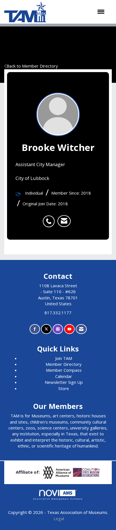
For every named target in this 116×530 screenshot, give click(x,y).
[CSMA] (86, 472)
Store (63, 388)
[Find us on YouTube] (69, 329)
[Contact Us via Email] (81, 329)
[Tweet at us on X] (46, 329)
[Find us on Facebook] (35, 329)
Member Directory (64, 364)
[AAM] (57, 472)
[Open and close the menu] (78, 11)
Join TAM (63, 358)
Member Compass (64, 370)
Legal (58, 518)
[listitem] (50, 218)
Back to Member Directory (32, 66)
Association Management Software (58, 499)
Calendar (63, 376)
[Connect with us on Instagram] (58, 329)
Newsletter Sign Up (64, 382)
